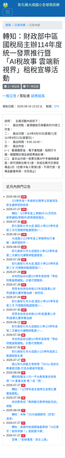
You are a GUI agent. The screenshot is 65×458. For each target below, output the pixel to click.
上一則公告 (13, 86)
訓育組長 (38, 96)
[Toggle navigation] (7, 11)
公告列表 (19, 25)
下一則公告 (32, 86)
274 (56, 106)
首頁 (8, 25)
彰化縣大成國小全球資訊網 (38, 5)
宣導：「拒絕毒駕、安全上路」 (30, 439)
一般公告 (9, 96)
